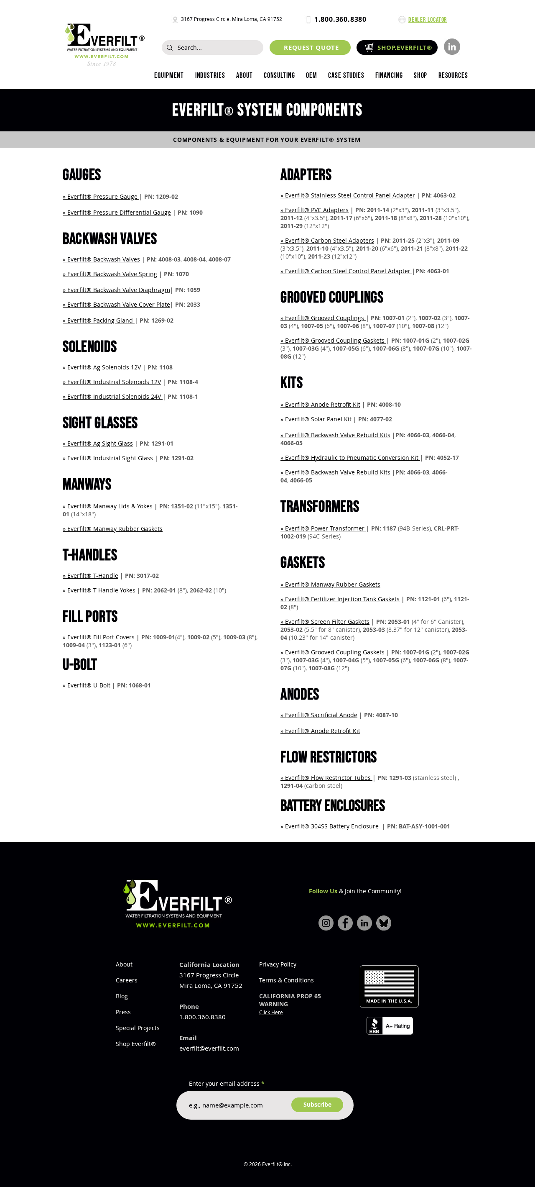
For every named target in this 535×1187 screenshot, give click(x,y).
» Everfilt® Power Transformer (323, 528)
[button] (210, 76)
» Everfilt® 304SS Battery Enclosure (329, 826)
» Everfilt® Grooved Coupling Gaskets (333, 340)
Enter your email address (224, 1084)
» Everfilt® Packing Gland (99, 320)
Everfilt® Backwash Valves (103, 259)
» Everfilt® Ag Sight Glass (98, 443)
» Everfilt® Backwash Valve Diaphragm (116, 290)
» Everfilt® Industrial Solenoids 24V (113, 396)
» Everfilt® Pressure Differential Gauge (117, 212)
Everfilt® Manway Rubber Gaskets (332, 584)
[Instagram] (326, 923)
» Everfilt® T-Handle (90, 575)
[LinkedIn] (452, 46)
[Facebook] (345, 923)
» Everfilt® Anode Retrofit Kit (320, 731)
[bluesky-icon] (383, 923)
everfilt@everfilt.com (209, 1048)
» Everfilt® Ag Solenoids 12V (102, 367)
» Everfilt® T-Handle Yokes (99, 590)
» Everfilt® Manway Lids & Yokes (108, 506)
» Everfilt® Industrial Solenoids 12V (112, 382)
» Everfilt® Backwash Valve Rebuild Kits (335, 435)
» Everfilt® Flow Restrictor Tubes (326, 778)
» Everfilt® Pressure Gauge (101, 196)
